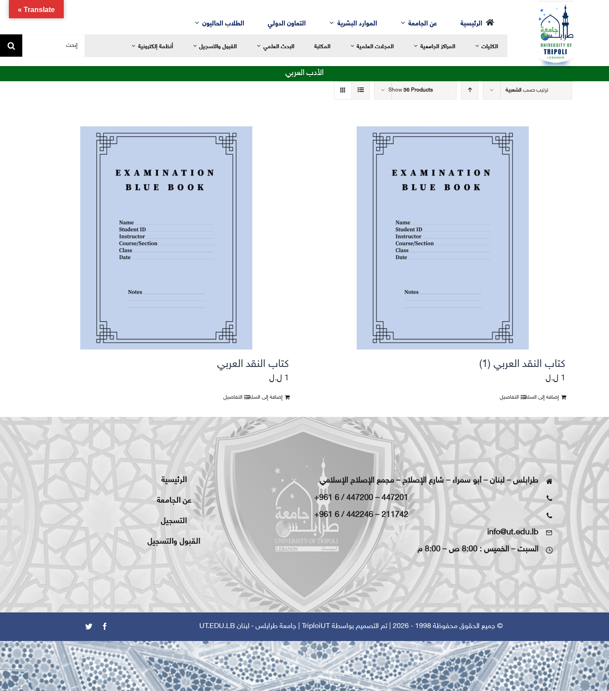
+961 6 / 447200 (343, 498)
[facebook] (104, 626)
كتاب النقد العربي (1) (522, 364)
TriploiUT (316, 626)
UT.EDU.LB (217, 626)
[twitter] (88, 626)
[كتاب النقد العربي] (166, 238)
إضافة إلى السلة (542, 397)
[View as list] (360, 90)
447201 (395, 498)
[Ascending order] (469, 90)
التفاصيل (509, 397)
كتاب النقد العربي (253, 364)
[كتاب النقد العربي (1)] (442, 238)
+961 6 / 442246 (343, 515)
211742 (395, 515)
